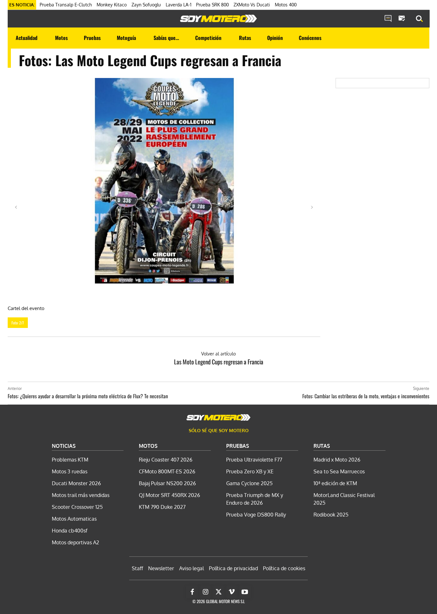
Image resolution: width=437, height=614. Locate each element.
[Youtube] (244, 592)
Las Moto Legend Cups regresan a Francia (218, 361)
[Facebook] (192, 592)
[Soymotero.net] (218, 18)
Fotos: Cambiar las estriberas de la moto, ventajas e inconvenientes (365, 396)
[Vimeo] (231, 592)
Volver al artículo (218, 353)
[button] (419, 19)
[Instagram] (205, 592)
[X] (218, 592)
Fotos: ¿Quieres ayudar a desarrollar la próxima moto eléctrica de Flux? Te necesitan (88, 396)
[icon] (388, 19)
